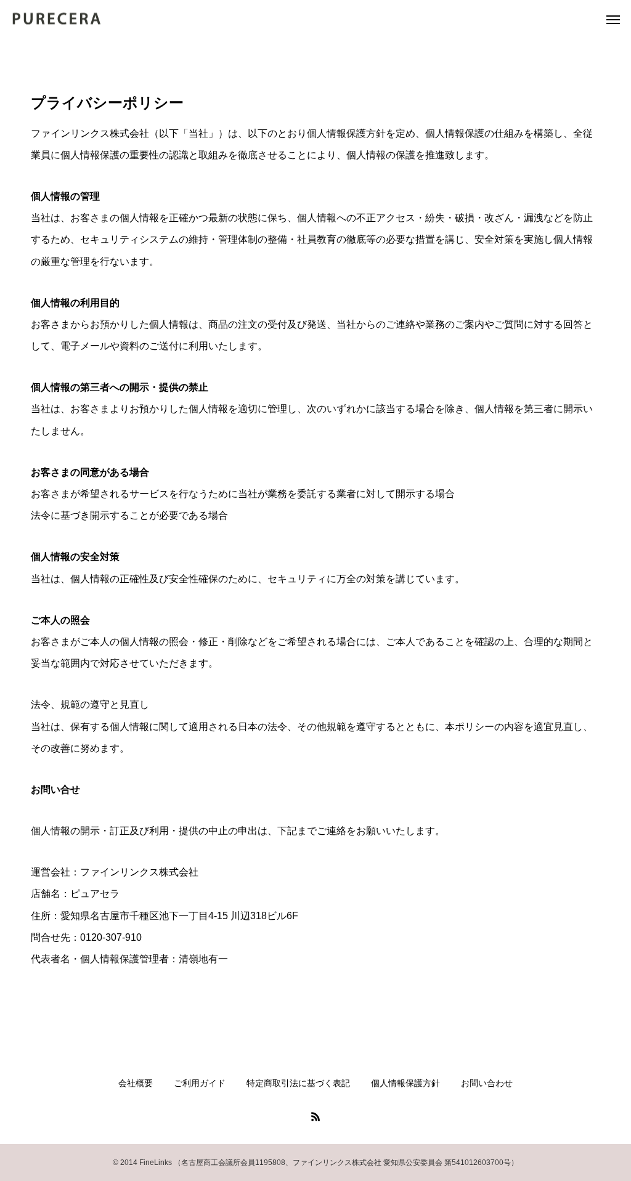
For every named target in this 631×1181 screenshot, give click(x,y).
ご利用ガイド (200, 1083)
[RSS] (315, 1116)
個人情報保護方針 (405, 1083)
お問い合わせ (487, 1083)
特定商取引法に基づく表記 (298, 1083)
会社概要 (135, 1083)
